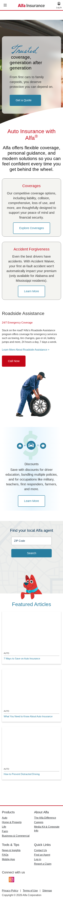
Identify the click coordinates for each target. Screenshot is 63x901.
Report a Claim (42, 863)
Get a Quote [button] (24, 100)
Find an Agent (42, 854)
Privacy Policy (10, 890)
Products (8, 812)
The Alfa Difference (45, 817)
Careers (38, 822)
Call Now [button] (14, 361)
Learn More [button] (31, 291)
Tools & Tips (10, 845)
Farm (5, 831)
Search (31, 553)
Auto (4, 817)
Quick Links (42, 845)
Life (4, 826)
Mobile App (8, 859)
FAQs (5, 854)
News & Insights (11, 850)
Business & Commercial (16, 835)
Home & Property (12, 822)
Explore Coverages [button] (31, 228)
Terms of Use (30, 890)
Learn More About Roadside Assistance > (25, 349)
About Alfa (41, 812)
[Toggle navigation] (5, 5)
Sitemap (47, 890)
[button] (59, 5)
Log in (37, 859)
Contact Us (40, 850)
